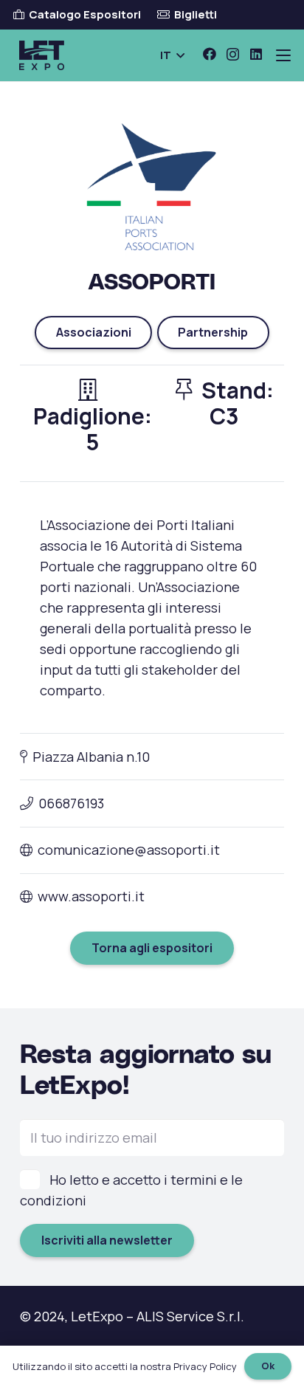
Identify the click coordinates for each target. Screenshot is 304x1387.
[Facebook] (209, 54)
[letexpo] (41, 55)
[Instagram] (233, 54)
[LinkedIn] (256, 54)
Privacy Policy (205, 1366)
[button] (172, 55)
